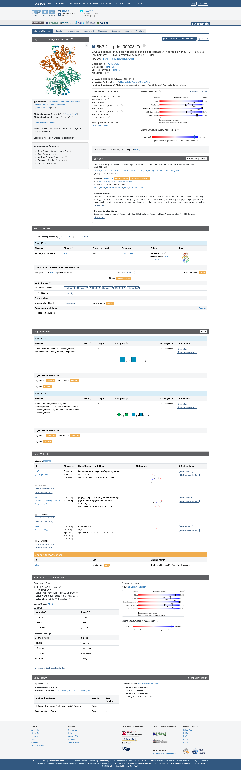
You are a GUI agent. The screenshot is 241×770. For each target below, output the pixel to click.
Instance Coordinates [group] (43, 492)
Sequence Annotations (70, 101)
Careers (128, 3)
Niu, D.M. (164, 170)
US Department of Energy (123, 760)
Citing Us (35, 733)
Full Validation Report (136, 586)
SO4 (37, 526)
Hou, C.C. (135, 170)
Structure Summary (42, 30)
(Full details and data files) (148, 683)
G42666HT (51, 380)
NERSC (105, 766)
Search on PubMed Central (140, 178)
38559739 (108, 178)
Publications (36, 736)
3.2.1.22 (158, 259)
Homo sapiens (111, 66)
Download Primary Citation (196, 158)
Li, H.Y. (116, 81)
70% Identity (94, 288)
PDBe (185, 733)
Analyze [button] (86, 3)
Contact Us (72, 730)
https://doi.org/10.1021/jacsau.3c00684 (116, 181)
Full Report (204, 91)
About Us (35, 730)
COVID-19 (138, 3)
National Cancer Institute (165, 760)
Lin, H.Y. (105, 170)
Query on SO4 (41, 530)
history (137, 149)
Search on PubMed (122, 178)
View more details (100, 125)
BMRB (185, 739)
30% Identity (69, 288)
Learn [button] (109, 3)
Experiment (88, 30)
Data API (204, 38)
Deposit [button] (52, 3)
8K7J (131, 187)
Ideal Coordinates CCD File (45, 489)
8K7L (143, 187)
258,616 (65, 10)
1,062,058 (88, 10)
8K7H (120, 187)
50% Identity (81, 288)
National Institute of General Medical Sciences (66, 763)
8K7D (96, 187)
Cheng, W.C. (145, 81)
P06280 (53, 272)
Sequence (102, 30)
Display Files (170, 38)
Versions (140, 30)
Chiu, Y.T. (126, 170)
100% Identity (132, 288)
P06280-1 (109, 303)
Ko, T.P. (135, 81)
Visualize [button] (74, 3)
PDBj (185, 736)
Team (33, 739)
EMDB (185, 742)
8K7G (114, 187)
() (47, 500)
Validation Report (57, 104)
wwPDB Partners (190, 726)
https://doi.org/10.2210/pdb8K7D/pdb (117, 58)
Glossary (71, 739)
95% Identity (119, 288)
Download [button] (98, 3)
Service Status (74, 742)
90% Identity (106, 288)
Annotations (73, 30)
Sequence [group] (64, 236)
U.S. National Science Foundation (83, 760)
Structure (59, 30)
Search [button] (62, 3)
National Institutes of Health (100, 763)
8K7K (137, 187)
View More (100, 205)
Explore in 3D (71, 114)
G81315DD (51, 435)
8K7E (102, 187)
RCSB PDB (39, 3)
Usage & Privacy (37, 745)
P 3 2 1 (51, 603)
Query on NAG (41, 474)
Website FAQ (73, 736)
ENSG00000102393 (124, 278)
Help (193, 3)
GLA (166, 256)
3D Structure (83, 236)
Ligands (128, 30)
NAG (37, 471)
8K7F (108, 187)
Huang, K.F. (125, 81)
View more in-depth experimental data (50, 668)
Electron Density (41, 104)
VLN (37, 497)
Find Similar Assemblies (44, 122)
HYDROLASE (112, 63)
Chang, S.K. (115, 170)
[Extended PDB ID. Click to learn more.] (144, 45)
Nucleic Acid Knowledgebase (164, 753)
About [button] (118, 3)
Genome (116, 30)
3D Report (195, 91)
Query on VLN (41, 504)
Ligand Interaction (42, 107)
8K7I (126, 187)
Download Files (187, 38)
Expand (202, 308)
